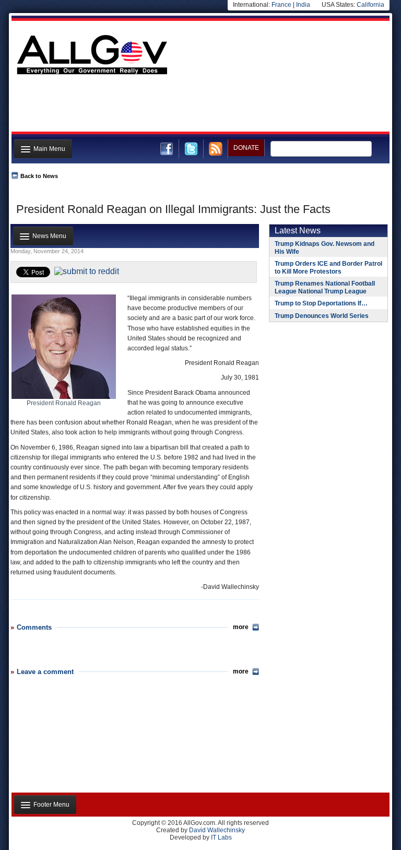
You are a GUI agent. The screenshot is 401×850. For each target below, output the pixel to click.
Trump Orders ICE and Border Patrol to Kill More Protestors (328, 267)
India (303, 4)
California (370, 4)
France (281, 4)
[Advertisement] (199, 105)
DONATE (246, 147)
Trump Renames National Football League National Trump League (325, 287)
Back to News (39, 176)
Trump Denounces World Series (322, 316)
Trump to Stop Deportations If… (321, 303)
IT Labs (221, 837)
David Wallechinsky (217, 830)
